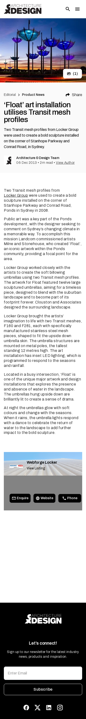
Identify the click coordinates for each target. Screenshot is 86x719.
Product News (33, 95)
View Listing (36, 468)
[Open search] (68, 9)
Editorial (10, 95)
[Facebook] (26, 707)
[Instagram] (60, 707)
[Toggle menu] (77, 9)
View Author (65, 162)
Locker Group (16, 195)
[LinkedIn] (48, 707)
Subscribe (42, 689)
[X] (37, 707)
